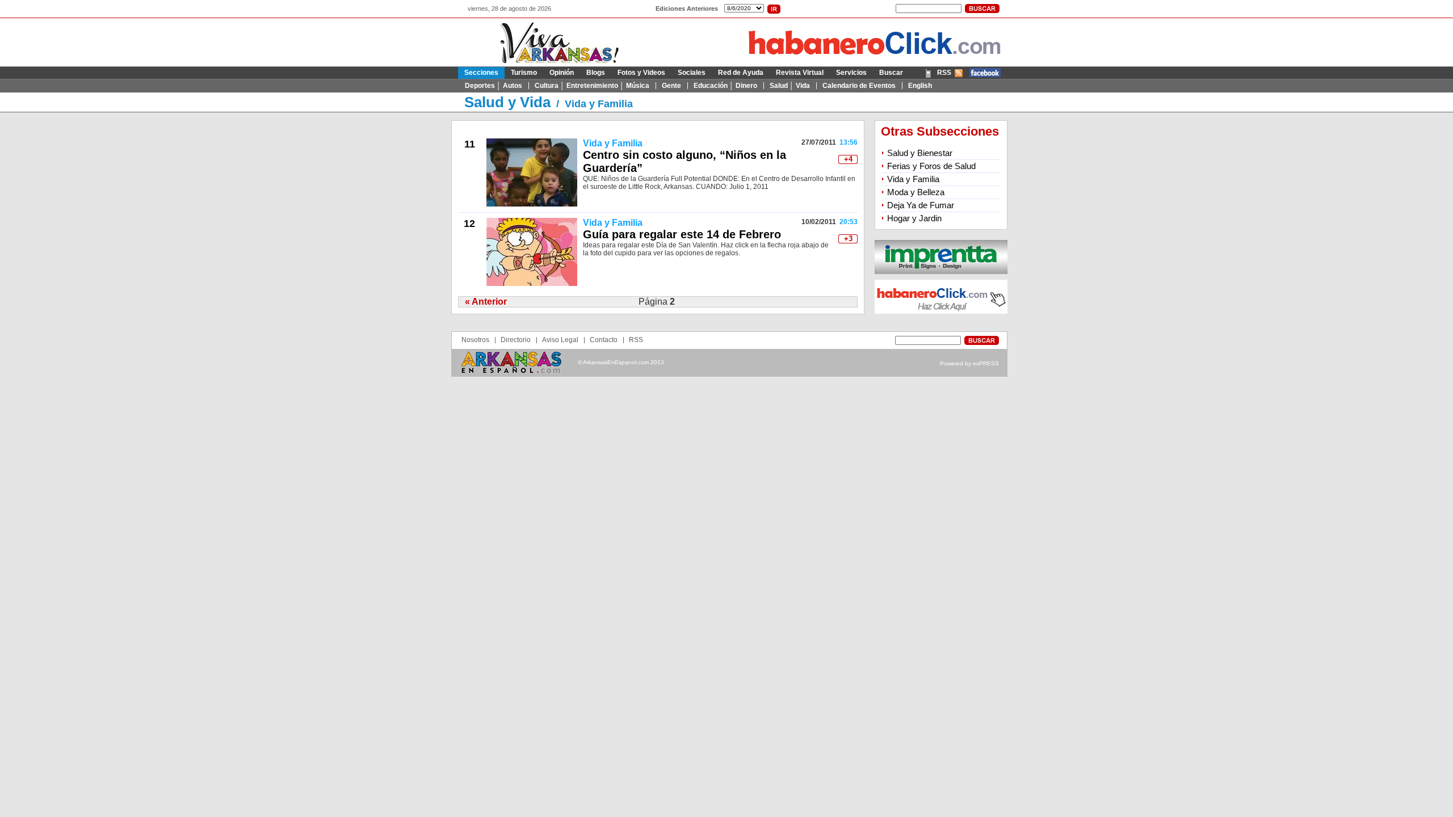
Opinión (561, 73)
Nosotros (475, 340)
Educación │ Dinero (725, 86)
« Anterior (486, 301)
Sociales (691, 73)
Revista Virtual (800, 73)
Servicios (851, 73)
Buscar (891, 73)
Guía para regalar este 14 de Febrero (682, 234)
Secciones (481, 73)
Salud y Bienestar (919, 153)
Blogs (595, 73)
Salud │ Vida (790, 86)
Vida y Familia (599, 104)
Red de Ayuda (740, 73)
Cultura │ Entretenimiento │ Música (592, 86)
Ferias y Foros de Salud (931, 166)
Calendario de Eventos (859, 86)
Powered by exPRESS (969, 363)
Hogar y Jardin (914, 218)
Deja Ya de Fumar (920, 205)
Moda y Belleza (915, 192)
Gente (671, 86)
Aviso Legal (560, 340)
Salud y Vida (507, 102)
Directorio (516, 340)
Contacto (604, 340)
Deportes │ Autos (493, 86)
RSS (944, 73)
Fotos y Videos (641, 73)
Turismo (524, 73)
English (920, 86)
